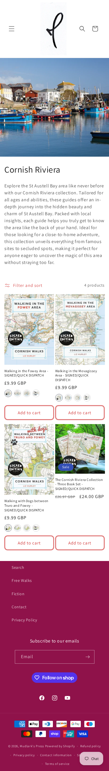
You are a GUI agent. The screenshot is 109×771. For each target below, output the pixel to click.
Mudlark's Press (32, 746)
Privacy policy (24, 755)
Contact (19, 606)
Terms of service (57, 764)
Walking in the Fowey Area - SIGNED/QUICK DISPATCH (26, 373)
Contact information (56, 755)
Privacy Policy (24, 619)
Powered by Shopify (60, 746)
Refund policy (90, 746)
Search (18, 567)
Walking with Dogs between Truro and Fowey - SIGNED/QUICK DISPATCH (26, 505)
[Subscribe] (87, 657)
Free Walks (22, 580)
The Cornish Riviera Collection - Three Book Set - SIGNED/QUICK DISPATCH (79, 484)
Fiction (18, 593)
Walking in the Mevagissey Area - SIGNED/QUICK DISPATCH (76, 375)
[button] (11, 28)
